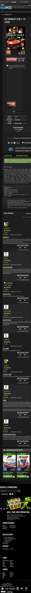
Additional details (22, 156)
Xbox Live (11, 560)
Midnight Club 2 (8, 14)
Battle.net (12, 563)
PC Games (4, 566)
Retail (4, 563)
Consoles (11, 565)
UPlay (4, 565)
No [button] (26, 247)
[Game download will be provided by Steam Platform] (7, 66)
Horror (11, 576)
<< (23, 217)
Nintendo (23, 7)
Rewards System (13, 527)
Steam (21, 65)
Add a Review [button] (28, 213)
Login (21, 2)
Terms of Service (13, 525)
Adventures (12, 573)
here (14, 519)
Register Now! (5, 543)
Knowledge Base (6, 549)
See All (18, 131)
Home (1, 2)
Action (4, 572)
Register (26, 2)
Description (8, 156)
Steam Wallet (9, 7)
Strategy (11, 575)
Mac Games (12, 566)
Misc (3, 578)
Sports (11, 572)
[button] (7, 2)
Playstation (14, 7)
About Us (4, 525)
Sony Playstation (6, 560)
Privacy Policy (5, 527)
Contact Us (12, 549)
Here (16, 192)
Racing (16, 116)
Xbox (18, 7)
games (2, 7)
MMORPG (4, 575)
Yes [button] (21, 247)
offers (2, 10)
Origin (11, 562)
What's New (5, 528)
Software (27, 7)
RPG (3, 576)
